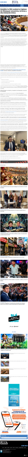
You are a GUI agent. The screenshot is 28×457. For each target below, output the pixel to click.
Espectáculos (16, 447)
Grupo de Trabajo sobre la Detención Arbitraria (13, 72)
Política (3, 447)
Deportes (14, 447)
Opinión (25, 447)
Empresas (8, 447)
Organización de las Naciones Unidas (13, 70)
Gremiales (6, 447)
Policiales (11, 447)
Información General (22, 5)
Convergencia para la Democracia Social (10, 111)
